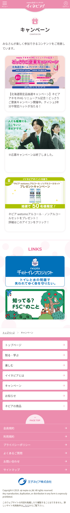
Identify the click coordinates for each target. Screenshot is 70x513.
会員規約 (8, 428)
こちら (26, 505)
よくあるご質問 (12, 453)
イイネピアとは (14, 375)
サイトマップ (11, 470)
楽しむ (9, 365)
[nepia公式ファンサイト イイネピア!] (35, 4)
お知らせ (10, 396)
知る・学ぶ (12, 355)
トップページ (9, 332)
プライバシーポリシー (17, 445)
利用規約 (8, 436)
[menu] (4, 3)
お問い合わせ (11, 461)
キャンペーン (13, 386)
